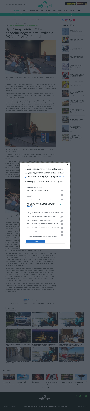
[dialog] (45, 206)
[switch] (61, 190)
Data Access (45, 246)
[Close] (68, 165)
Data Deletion (37, 246)
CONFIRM (35, 241)
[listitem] (45, 187)
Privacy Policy (52, 246)
